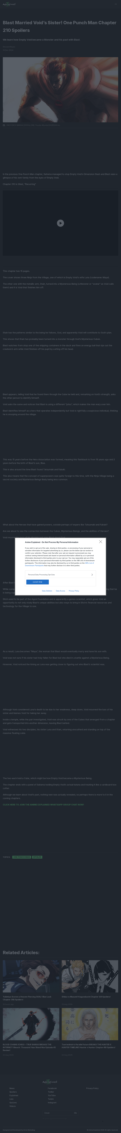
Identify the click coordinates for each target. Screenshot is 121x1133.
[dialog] (60, 566)
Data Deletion (47, 591)
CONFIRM (37, 582)
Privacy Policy (74, 591)
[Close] (101, 542)
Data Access (60, 591)
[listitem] (60, 574)
